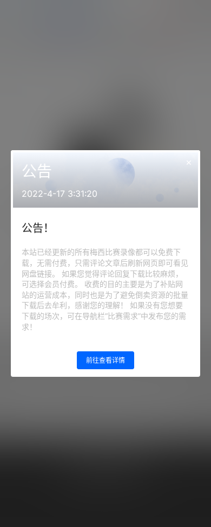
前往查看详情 (105, 360)
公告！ (38, 228)
